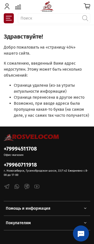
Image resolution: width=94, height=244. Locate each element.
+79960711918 (20, 165)
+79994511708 (20, 149)
